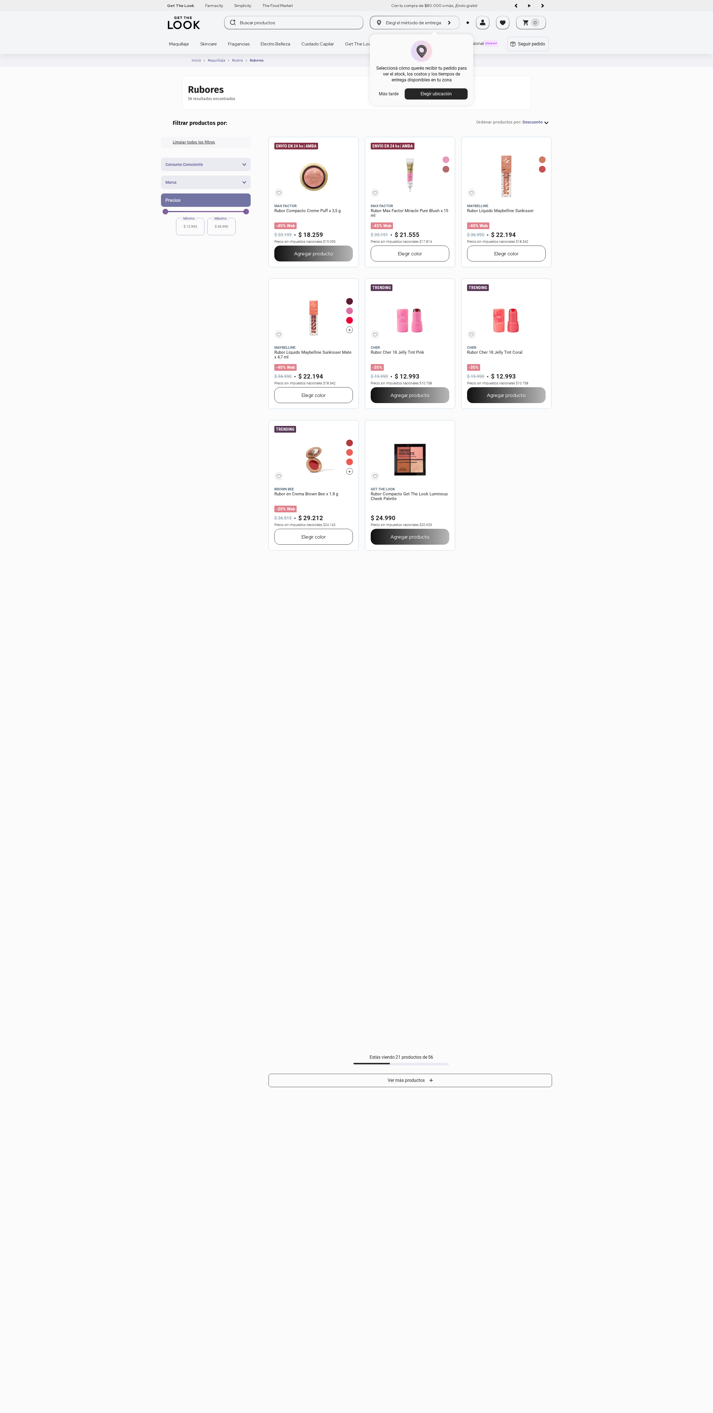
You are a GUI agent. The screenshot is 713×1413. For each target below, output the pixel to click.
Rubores (256, 60)
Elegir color (410, 253)
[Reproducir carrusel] (529, 5)
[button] (482, 29)
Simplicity (242, 5)
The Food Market (277, 5)
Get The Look (180, 5)
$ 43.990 (221, 226)
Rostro (237, 60)
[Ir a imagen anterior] (515, 5)
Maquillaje (216, 60)
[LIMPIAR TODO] (206, 142)
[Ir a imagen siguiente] (542, 5)
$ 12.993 (190, 226)
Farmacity (214, 5)
